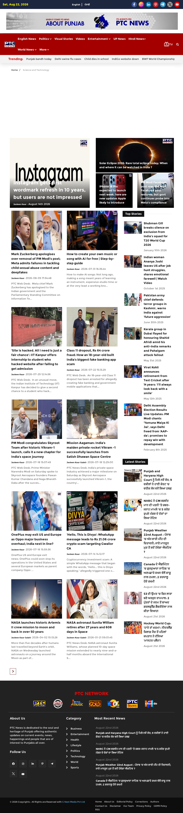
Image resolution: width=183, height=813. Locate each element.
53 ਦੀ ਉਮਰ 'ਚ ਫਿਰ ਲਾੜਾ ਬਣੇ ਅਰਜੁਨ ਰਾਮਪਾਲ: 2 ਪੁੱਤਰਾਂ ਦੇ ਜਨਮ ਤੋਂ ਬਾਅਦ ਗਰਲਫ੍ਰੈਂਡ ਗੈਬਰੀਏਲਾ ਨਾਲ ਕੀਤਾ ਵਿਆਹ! (158, 602)
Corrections (141, 801)
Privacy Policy (143, 806)
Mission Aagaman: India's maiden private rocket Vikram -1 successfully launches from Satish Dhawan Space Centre (91, 449)
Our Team (128, 806)
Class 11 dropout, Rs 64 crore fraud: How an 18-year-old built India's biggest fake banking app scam (91, 357)
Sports (75, 767)
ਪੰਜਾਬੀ (87, 4)
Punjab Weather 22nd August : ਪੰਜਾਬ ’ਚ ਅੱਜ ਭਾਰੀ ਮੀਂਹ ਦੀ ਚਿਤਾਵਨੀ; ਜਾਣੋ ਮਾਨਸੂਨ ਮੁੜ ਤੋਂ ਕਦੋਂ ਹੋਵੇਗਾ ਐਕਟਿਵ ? (157, 541)
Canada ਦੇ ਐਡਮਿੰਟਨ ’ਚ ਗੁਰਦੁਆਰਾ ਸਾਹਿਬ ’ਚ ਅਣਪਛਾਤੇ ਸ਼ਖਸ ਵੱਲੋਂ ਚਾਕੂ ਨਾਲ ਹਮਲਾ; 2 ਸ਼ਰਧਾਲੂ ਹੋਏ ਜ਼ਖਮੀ (157, 573)
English (76, 4)
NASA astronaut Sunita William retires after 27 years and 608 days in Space (90, 627)
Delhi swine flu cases (68, 59)
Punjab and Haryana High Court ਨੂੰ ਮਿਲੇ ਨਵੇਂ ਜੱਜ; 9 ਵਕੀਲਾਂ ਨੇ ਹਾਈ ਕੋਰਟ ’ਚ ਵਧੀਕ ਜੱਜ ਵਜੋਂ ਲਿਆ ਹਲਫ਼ (158, 480)
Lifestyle (76, 745)
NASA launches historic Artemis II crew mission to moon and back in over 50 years (35, 627)
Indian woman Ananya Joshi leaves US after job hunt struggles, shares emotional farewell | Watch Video (157, 270)
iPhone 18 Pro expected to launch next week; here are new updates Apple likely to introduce (112, 194)
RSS (97, 809)
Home (14, 70)
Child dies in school (96, 59)
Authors (154, 801)
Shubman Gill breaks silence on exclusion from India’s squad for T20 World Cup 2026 (156, 234)
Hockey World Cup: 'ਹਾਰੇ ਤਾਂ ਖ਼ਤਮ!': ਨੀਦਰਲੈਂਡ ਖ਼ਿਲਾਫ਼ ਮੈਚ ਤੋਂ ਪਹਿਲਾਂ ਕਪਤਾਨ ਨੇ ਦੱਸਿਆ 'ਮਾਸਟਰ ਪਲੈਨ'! (158, 632)
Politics (44, 38)
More (43, 49)
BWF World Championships (159, 59)
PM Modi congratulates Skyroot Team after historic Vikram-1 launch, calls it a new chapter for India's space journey (36, 449)
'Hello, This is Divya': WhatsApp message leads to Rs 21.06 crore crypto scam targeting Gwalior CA (91, 541)
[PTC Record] (58, 703)
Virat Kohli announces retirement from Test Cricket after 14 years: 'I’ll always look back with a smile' (157, 380)
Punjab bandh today (38, 59)
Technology (78, 756)
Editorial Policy (125, 801)
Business (76, 728)
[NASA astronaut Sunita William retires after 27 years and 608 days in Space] (92, 598)
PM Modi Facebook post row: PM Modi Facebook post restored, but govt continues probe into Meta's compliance (155, 192)
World (74, 762)
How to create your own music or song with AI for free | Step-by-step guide (92, 258)
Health (75, 739)
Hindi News (136, 38)
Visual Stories (64, 38)
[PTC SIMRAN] (132, 703)
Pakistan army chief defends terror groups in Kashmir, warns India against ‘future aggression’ (157, 306)
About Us (109, 801)
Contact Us (101, 806)
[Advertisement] (91, 102)
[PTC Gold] (95, 703)
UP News (119, 38)
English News (27, 38)
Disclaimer (115, 806)
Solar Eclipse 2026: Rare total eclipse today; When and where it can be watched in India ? (133, 165)
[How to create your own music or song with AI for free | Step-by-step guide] (92, 230)
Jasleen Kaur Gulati (76, 462)
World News (26, 49)
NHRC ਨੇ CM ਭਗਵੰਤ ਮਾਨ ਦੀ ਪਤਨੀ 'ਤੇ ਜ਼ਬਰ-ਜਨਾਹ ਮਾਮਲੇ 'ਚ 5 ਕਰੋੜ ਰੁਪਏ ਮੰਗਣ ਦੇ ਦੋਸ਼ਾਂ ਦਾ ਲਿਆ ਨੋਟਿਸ (157, 509)
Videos (80, 38)
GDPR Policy (160, 806)
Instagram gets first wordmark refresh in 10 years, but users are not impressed (49, 190)
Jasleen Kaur (19, 204)
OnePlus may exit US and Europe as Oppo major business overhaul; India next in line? (36, 539)
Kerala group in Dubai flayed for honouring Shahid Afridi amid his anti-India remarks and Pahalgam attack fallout (157, 342)
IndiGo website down (125, 59)
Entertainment (98, 38)
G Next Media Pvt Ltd (73, 801)
